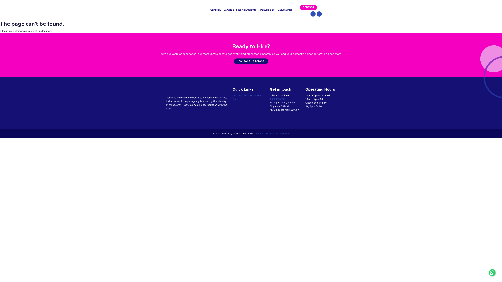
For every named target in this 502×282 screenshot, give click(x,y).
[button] (266, 10)
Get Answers (285, 9)
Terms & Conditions (265, 133)
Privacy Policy (282, 133)
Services (229, 9)
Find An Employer (246, 9)
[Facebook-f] (313, 14)
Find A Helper (266, 9)
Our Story (215, 9)
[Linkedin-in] (319, 14)
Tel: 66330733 (277, 99)
